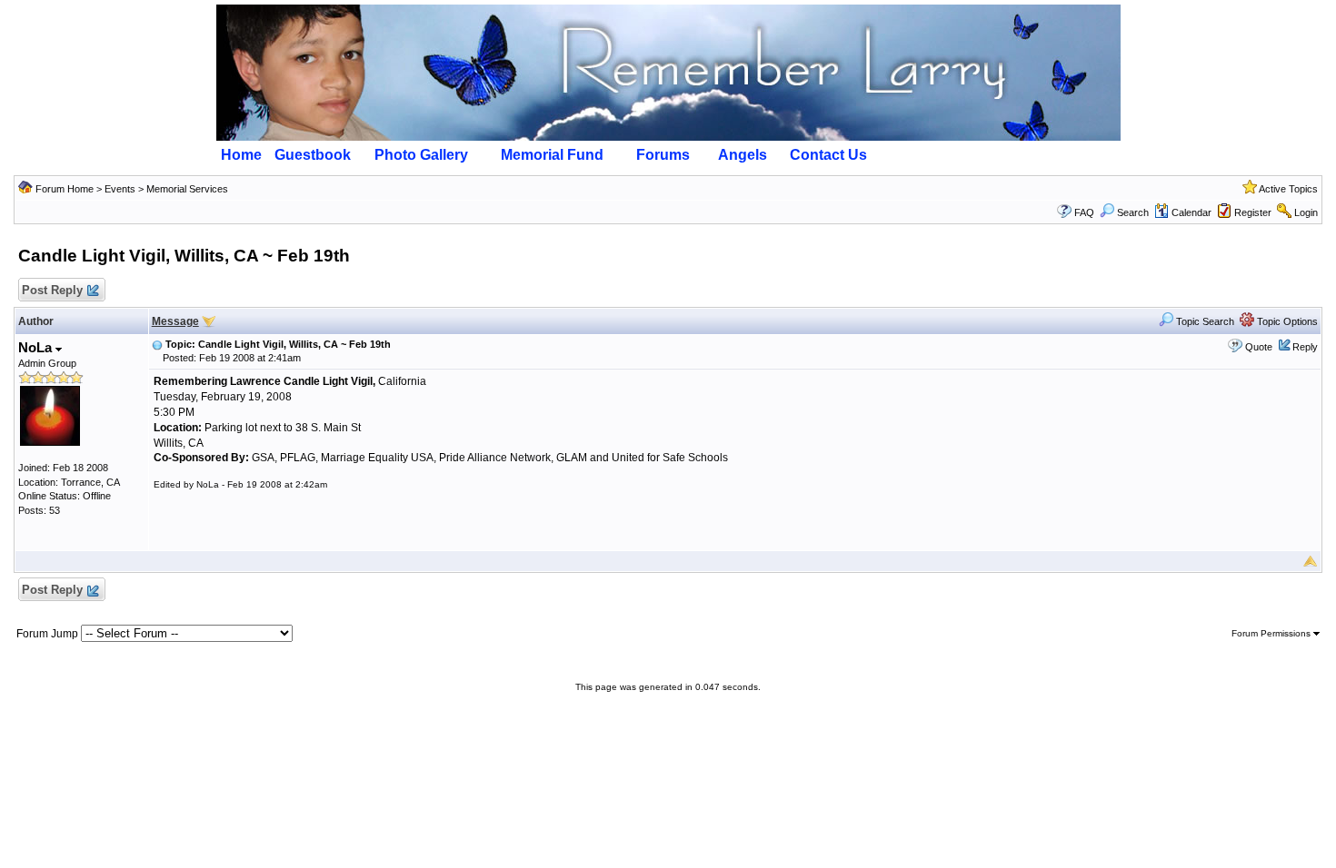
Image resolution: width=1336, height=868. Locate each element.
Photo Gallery (421, 155)
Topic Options (1286, 321)
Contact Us (828, 155)
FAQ (1084, 212)
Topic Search (1203, 321)
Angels (742, 155)
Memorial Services (187, 188)
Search (1133, 212)
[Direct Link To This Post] (157, 344)
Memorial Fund (552, 155)
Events (120, 188)
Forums (663, 155)
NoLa (36, 347)
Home (241, 155)
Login (1306, 212)
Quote (1258, 346)
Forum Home (64, 188)
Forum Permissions (1272, 633)
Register (1252, 212)
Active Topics (1288, 188)
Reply (1305, 346)
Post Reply (52, 290)
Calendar (1191, 212)
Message (175, 321)
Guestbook (312, 155)
